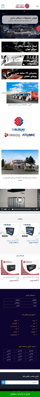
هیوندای (14, 323)
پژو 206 (33, 326)
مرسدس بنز (14, 326)
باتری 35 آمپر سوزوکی (32, 241)
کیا (16, 329)
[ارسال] (3, 382)
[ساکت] (5, 209)
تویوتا (15, 320)
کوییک (33, 332)
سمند (33, 329)
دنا (34, 335)
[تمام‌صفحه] (2, 209)
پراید (33, 320)
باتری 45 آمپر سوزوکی (13, 241)
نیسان (15, 332)
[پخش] (37, 209)
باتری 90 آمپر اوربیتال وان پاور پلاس (11, 278)
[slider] (21, 209)
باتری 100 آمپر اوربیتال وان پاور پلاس (31, 278)
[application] (20, 200)
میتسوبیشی (13, 335)
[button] (37, 6)
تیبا (34, 323)
